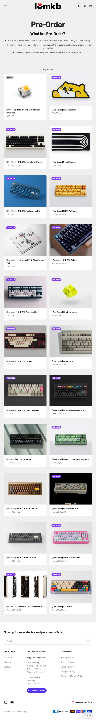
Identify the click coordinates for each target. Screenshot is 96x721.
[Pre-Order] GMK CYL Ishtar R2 (20, 361)
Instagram (8, 657)
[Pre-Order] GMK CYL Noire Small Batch (24, 162)
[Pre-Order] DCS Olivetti (63, 361)
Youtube (7, 667)
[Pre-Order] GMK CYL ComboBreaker (22, 410)
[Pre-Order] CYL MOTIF (62, 606)
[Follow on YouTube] (12, 702)
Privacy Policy (67, 657)
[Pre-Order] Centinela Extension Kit (68, 410)
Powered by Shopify (24, 711)
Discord (7, 662)
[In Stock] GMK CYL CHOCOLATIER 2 (22, 508)
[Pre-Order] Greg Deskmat (64, 109)
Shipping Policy (67, 667)
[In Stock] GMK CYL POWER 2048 (21, 557)
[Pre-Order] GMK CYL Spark (64, 211)
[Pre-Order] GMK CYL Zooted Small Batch (70, 459)
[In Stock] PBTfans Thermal (18, 459)
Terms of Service (68, 662)
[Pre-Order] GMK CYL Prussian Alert (22, 312)
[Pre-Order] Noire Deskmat (64, 162)
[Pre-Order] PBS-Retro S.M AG (65, 508)
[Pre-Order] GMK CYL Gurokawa (66, 557)
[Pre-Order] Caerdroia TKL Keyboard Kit (24, 606)
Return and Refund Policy (72, 676)
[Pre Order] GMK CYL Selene (64, 260)
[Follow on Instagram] (5, 702)
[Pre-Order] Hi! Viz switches (64, 312)
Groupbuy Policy (68, 671)
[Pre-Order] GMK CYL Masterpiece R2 (23, 211)
